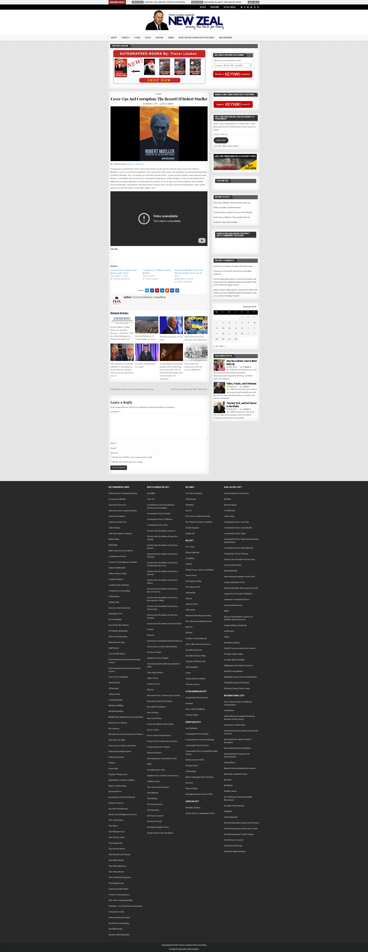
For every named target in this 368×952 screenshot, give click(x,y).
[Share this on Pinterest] (157, 290)
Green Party (191, 575)
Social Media (230, 7)
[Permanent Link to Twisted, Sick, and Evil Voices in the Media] (219, 407)
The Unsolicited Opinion (120, 877)
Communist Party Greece (197, 745)
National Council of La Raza (159, 701)
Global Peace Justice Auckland (199, 570)
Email (113, 448)
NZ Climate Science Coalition (199, 522)
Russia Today (192, 788)
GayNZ (189, 564)
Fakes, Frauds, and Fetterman (227, 207)
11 (217, 328)
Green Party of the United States (162, 647)
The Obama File (116, 843)
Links (226, 637)
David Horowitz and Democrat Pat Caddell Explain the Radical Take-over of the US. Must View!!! (235, 282)
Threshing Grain (116, 883)
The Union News (116, 872)
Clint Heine (191, 499)
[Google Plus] (248, 7)
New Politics (153, 712)
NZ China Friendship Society (199, 621)
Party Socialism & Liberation (160, 724)
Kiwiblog (190, 505)
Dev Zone (190, 547)
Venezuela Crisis (116, 912)
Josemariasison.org (233, 605)
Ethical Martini (192, 552)
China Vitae (229, 516)
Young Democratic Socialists (160, 833)
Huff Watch (114, 648)
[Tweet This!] (147, 290)
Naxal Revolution (232, 643)
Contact (125, 37)
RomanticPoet (115, 791)
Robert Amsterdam (117, 786)
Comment (115, 412)
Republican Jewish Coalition (122, 780)
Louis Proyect (153, 684)
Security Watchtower (118, 809)
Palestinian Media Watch (120, 751)
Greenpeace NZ (193, 587)
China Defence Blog (117, 573)
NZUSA (189, 633)
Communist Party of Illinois (159, 519)
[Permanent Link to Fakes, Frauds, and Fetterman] (219, 388)
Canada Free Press (117, 556)
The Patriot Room (117, 849)
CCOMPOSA (229, 511)
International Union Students (237, 748)
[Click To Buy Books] (159, 83)
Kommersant (192, 765)
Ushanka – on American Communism (125, 906)
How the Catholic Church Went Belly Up (232, 203)
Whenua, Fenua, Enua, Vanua (237, 688)
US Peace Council (155, 816)
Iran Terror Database (118, 677)
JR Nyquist (114, 688)
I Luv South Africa (117, 654)
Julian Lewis (114, 694)
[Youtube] (251, 7)
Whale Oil (190, 533)
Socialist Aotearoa (194, 650)
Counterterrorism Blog (119, 591)
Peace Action (153, 730)
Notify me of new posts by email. (128, 462)
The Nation (152, 798)
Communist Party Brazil (197, 698)
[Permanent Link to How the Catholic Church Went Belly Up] (219, 365)
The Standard (192, 667)
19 (223, 333)
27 (229, 339)
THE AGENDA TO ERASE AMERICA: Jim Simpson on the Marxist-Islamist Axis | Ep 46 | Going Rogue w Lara (122, 370)
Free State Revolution (119, 625)
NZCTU (189, 627)
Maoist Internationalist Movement (240, 768)
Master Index (225, 37)
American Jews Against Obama (123, 511)
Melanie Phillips (116, 705)
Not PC (189, 511)
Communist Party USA (157, 525)
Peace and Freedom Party (159, 735)
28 (236, 339)
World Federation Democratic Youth (240, 828)
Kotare (189, 598)
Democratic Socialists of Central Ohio (164, 624)
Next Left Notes (154, 718)
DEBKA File (114, 602)
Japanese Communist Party (236, 599)
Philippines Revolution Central (238, 665)
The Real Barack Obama (119, 854)
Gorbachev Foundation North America (164, 641)
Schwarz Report (116, 803)
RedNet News (230, 791)
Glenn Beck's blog (117, 642)
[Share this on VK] (177, 290)
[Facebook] (244, 7)
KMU (226, 611)
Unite (188, 673)
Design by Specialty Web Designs (184, 949)
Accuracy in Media (117, 499)
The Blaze (113, 826)
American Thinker (117, 516)
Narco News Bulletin (195, 709)
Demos (150, 629)
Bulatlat (227, 499)
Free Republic (115, 619)
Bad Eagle (113, 545)
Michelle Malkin (116, 711)
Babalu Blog (114, 539)
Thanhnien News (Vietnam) (236, 683)
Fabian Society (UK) (195, 760)
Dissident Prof (115, 614)
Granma (189, 703)
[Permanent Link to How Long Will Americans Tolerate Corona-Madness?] (196, 352)
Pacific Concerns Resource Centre (240, 648)
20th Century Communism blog (123, 493)
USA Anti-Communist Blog (121, 900)
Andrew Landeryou (117, 522)
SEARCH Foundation (233, 671)
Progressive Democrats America (162, 741)
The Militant (152, 793)
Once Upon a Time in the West (122, 746)
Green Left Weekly (232, 565)
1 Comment (246, 386)
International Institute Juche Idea (239, 576)
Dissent (150, 635)
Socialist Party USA (156, 770)
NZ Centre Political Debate (198, 516)
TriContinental (230, 817)
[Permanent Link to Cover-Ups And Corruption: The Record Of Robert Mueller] (158, 133)
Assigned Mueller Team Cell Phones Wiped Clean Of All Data (189, 273)
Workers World (154, 821)
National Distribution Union (198, 615)
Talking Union (153, 781)
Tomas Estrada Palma (118, 889)
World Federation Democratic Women (241, 823)
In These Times (154, 652)
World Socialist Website (235, 851)
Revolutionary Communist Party (162, 758)
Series (171, 37)
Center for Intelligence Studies (123, 562)
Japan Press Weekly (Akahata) (238, 594)
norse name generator (224, 279)
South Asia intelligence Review (123, 814)
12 (223, 328)
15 (242, 328)
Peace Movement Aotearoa (198, 644)
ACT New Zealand (194, 493)
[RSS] (254, 7)
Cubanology (114, 596)
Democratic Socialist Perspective (239, 559)
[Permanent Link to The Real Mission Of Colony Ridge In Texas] (146, 324)
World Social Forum (233, 846)
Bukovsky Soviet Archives (121, 551)
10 (255, 323)
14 (236, 328)
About (114, 37)
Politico (112, 763)
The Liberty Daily (117, 837)
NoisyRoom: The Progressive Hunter (126, 734)
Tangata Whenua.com (195, 661)
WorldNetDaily (115, 929)
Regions (159, 37)
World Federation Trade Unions (238, 834)
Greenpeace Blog (194, 581)
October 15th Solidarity (196, 638)
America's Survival (117, 505)
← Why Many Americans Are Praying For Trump (131, 389)
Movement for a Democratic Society (163, 695)
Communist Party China (235, 533)
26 (223, 339)
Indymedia (190, 593)
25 (217, 339)
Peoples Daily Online (233, 654)
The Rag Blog (153, 810)
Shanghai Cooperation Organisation (240, 677)
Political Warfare (116, 757)
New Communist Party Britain (199, 777)
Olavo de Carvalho (117, 740)
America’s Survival (134, 164)
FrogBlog (190, 558)
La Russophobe (116, 700)
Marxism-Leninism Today (235, 774)
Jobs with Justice (155, 672)
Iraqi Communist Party (234, 582)
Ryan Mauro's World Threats (122, 797)
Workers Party (193, 684)
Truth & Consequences (119, 895)
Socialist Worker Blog (196, 656)
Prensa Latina (192, 715)
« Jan (216, 346)
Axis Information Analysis (120, 533)
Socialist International (234, 806)
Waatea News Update (195, 679)
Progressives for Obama (158, 747)
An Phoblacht (192, 728)
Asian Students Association (236, 493)
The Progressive (155, 804)
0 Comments (246, 367)
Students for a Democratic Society (163, 776)
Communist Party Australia (236, 522)
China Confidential (117, 568)
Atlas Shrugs (114, 528)
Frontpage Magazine (118, 631)
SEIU (149, 764)
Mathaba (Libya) (193, 807)
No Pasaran (114, 728)
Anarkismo (229, 710)
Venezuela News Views (119, 917)
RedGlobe (228, 785)
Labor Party (152, 678)
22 (242, 333)
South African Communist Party (200, 813)
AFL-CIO (151, 499)
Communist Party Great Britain (200, 740)
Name (113, 443)
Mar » (222, 346)
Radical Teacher (154, 753)
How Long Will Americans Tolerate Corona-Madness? (193, 367)
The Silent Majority (117, 866)
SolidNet (228, 811)
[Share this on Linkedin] (162, 290)
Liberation (190, 610)
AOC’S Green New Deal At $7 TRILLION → (190, 389)
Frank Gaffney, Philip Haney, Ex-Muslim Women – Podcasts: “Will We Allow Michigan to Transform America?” (121, 333)
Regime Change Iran (118, 774)
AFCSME (151, 493)
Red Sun (227, 780)
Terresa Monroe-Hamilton (149, 297)
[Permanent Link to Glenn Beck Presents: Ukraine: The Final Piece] (196, 325)
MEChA (150, 690)
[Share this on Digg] (172, 290)
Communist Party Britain (197, 734)
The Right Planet (116, 860)
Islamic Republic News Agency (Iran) (241, 588)
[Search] (258, 7)
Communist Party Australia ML (238, 528)
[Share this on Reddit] (167, 290)
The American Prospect (158, 787)
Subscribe (214, 7)
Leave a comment (167, 103)
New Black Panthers (156, 707)
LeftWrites (229, 631)
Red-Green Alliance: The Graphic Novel (232, 217)
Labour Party (192, 604)
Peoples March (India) (234, 660)
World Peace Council (233, 840)
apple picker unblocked (225, 290)
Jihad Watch (114, 683)
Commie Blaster (116, 579)
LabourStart (229, 762)
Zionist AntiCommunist (119, 935)
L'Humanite (191, 771)
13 (229, 328)
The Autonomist (116, 820)
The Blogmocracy (117, 832)
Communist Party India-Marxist (238, 548)
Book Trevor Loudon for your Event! (196, 37)
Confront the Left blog (119, 585)
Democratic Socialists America (161, 531)
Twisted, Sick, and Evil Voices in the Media (233, 212)
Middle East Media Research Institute (126, 717)
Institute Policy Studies (157, 658)
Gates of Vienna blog (118, 636)
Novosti (189, 783)
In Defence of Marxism (234, 725)
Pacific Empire (192, 528)
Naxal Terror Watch (118, 723)
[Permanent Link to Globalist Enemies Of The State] (171, 325)
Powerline (113, 768)
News (159, 94)
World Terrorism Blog (119, 923)
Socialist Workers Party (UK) (199, 794)
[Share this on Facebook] (152, 290)
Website (114, 453)
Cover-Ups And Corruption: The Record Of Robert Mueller (159, 98)
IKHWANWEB (230, 571)
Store (137, 37)
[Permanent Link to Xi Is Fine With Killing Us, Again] (146, 352)
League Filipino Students (235, 625)
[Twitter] (241, 7)
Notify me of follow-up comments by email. (132, 457)
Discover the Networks (119, 608)
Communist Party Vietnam (236, 554)
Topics (148, 37)
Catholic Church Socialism (225, 222)
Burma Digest (230, 505)
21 (236, 333)
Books (203, 7)
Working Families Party (158, 827)
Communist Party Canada (158, 513)
